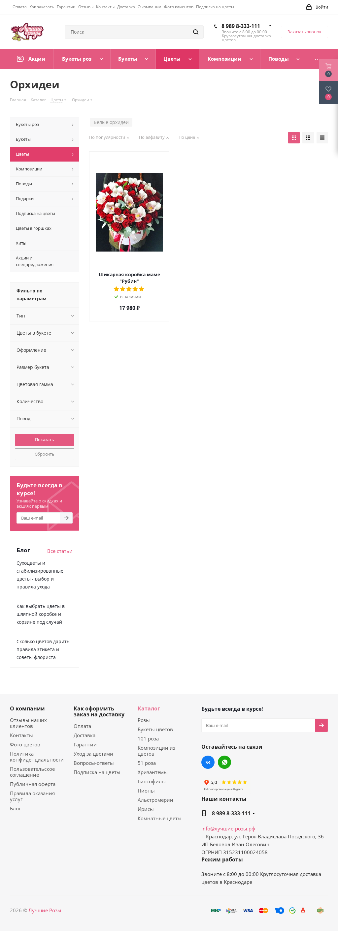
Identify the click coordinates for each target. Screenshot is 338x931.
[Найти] (196, 32)
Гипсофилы (152, 781)
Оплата (82, 726)
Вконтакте (208, 762)
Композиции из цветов (156, 750)
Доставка (84, 735)
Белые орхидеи (111, 122)
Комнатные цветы (160, 818)
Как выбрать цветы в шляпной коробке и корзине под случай (41, 614)
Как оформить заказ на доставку (99, 711)
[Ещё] (317, 59)
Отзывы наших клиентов (28, 723)
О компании (27, 708)
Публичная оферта (32, 784)
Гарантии (85, 744)
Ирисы (146, 809)
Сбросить (44, 454)
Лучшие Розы (44, 910)
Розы (144, 720)
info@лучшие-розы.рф (228, 828)
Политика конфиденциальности (37, 756)
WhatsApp (224, 762)
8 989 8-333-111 (240, 26)
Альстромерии (155, 799)
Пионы (146, 790)
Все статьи (60, 551)
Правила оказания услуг (32, 796)
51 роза (147, 763)
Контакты (21, 735)
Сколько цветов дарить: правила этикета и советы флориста (44, 649)
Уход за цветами (93, 753)
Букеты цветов (155, 729)
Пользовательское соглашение (32, 772)
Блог (15, 808)
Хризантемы (153, 772)
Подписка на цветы (97, 772)
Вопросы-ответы (94, 763)
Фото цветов (25, 744)
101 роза (148, 738)
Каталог (149, 708)
